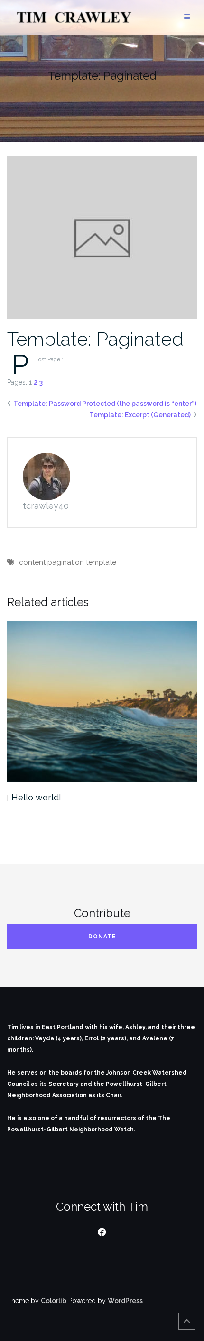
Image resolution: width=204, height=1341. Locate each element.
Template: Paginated (95, 339)
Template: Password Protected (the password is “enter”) (104, 403)
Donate (102, 936)
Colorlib (53, 1300)
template (101, 562)
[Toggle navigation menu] (186, 17)
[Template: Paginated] (102, 236)
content (32, 562)
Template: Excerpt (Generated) (140, 415)
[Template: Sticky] (102, 701)
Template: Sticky (45, 797)
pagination (65, 562)
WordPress (125, 1300)
